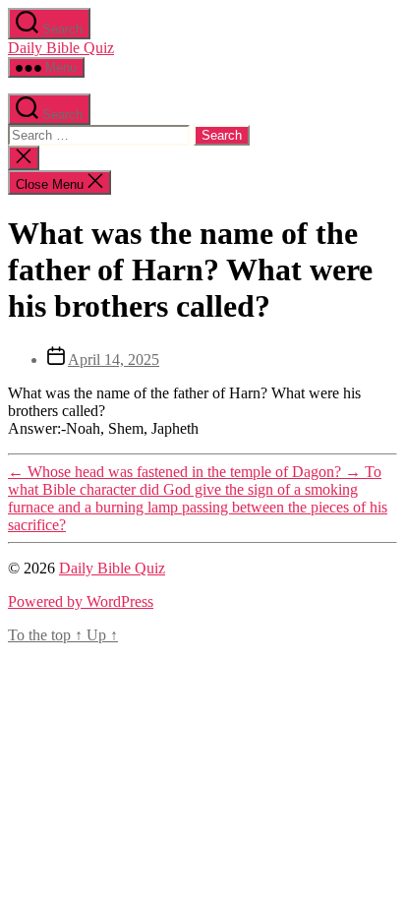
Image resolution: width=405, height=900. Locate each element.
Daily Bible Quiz (61, 47)
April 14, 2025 (113, 359)
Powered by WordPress (80, 601)
